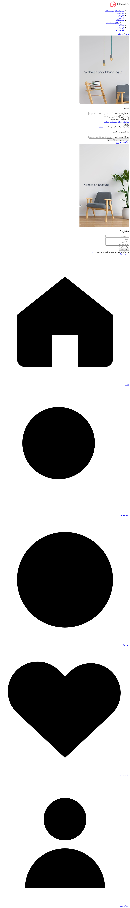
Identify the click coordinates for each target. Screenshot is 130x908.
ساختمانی (120, 13)
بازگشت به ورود (122, 142)
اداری (121, 18)
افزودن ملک (124, 254)
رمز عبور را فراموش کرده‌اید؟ (116, 122)
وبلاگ (121, 25)
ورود (127, 34)
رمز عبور (125, 116)
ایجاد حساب (124, 249)
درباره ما (120, 27)
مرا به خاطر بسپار (118, 119)
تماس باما (120, 30)
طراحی (121, 15)
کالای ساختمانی (112, 23)
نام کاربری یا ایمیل (121, 113)
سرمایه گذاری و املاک (114, 11)
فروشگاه (120, 20)
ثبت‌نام (121, 34)
